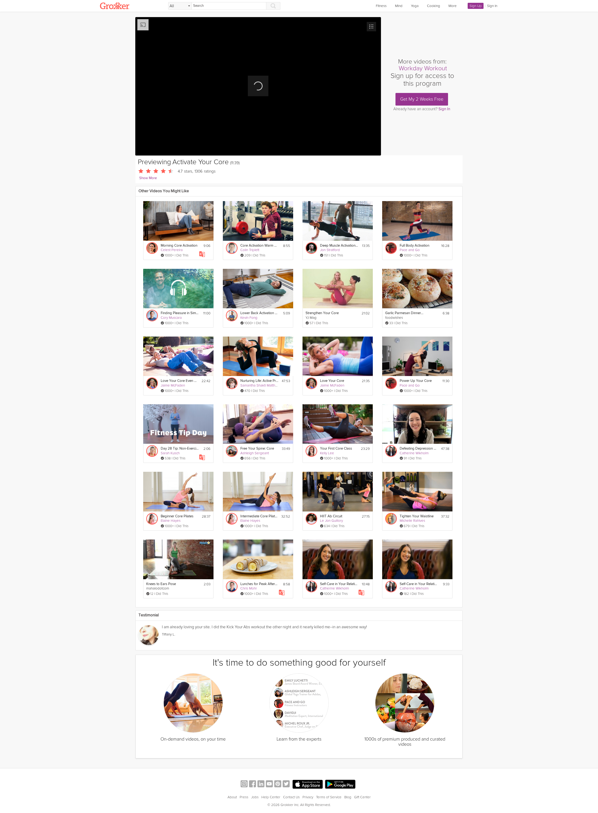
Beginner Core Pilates (177, 516)
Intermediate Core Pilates (259, 516)
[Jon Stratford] (311, 248)
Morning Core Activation (179, 245)
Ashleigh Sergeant (254, 453)
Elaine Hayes (171, 520)
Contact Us (291, 797)
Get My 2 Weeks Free (421, 99)
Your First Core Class (336, 448)
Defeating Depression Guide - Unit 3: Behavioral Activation (419, 448)
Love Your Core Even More (180, 381)
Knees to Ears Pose (161, 584)
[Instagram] (244, 784)
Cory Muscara (171, 318)
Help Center (270, 797)
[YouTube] (269, 784)
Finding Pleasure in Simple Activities (180, 313)
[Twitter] (286, 784)
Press (244, 797)
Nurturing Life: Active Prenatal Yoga (259, 381)
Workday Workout (423, 68)
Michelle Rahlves (412, 520)
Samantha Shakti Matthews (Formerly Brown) (274, 385)
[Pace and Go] (391, 248)
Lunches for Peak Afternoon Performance (259, 584)
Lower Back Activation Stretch (259, 313)
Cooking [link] (433, 6)
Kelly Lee (327, 453)
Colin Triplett (249, 250)
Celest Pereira (172, 250)
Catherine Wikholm (414, 453)
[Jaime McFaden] (152, 383)
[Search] (273, 6)
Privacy (308, 797)
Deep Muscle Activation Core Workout (339, 245)
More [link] (452, 6)
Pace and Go (410, 250)
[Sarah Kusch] (152, 451)
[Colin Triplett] (232, 248)
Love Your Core (332, 381)
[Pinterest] (277, 784)
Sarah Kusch (170, 453)
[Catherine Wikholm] (391, 451)
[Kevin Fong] (232, 315)
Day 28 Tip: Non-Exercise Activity (180, 448)
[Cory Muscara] (152, 315)
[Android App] (340, 784)
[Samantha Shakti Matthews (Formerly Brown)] (232, 383)
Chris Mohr (248, 588)
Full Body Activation (414, 245)
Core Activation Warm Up (259, 245)
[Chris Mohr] (232, 586)
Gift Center (362, 797)
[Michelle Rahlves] (391, 519)
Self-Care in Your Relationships (339, 584)
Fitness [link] (381, 6)
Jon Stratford (330, 250)
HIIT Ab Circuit (331, 516)
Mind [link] (398, 6)
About (232, 797)
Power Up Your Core (416, 381)
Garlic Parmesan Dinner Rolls (404, 313)
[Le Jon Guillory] (311, 519)
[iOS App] (307, 784)
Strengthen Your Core (322, 313)
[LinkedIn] (260, 784)
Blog (347, 797)
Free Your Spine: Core (257, 448)
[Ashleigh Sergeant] (232, 451)
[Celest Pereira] (152, 248)
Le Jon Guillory (331, 520)
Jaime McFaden (173, 385)
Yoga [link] (415, 6)
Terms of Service (329, 797)
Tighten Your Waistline (417, 516)
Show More (148, 178)
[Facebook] (252, 784)
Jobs (255, 797)
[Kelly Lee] (311, 451)
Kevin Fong (248, 318)
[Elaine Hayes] (152, 519)
